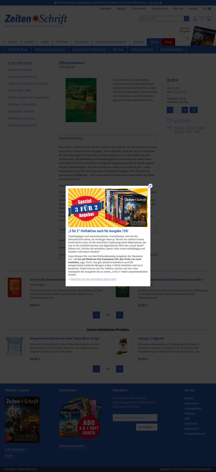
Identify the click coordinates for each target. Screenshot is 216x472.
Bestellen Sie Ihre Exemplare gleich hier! (93, 279)
